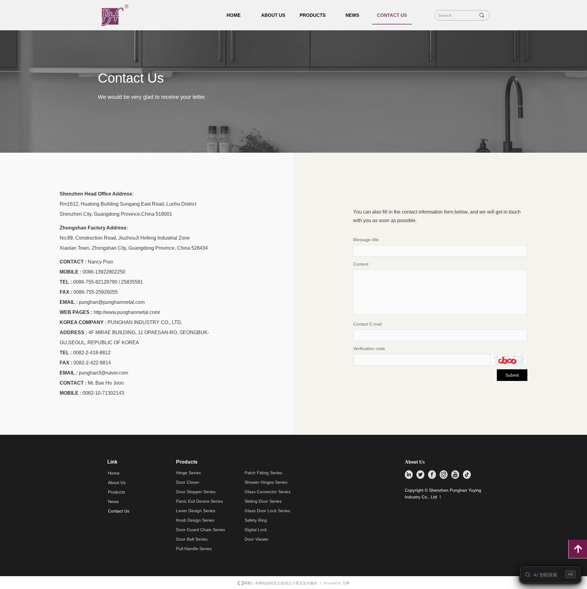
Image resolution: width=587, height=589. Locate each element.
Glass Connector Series (267, 491)
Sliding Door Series (263, 501)
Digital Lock (256, 529)
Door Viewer (256, 539)
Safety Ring (256, 520)
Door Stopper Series (196, 491)
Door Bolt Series (192, 539)
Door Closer (187, 482)
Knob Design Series (195, 520)
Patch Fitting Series (263, 472)
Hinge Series (188, 472)
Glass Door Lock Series (267, 510)
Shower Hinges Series (266, 482)
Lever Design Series (195, 510)
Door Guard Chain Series (200, 529)
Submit (512, 375)
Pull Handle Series (194, 548)
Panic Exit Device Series (199, 501)
